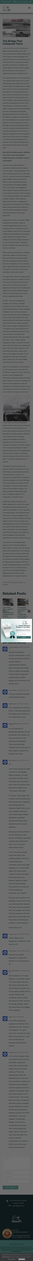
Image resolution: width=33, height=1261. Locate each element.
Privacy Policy (11, 1259)
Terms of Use (5, 1257)
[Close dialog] (31, 620)
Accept (22, 1259)
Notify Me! (23, 637)
